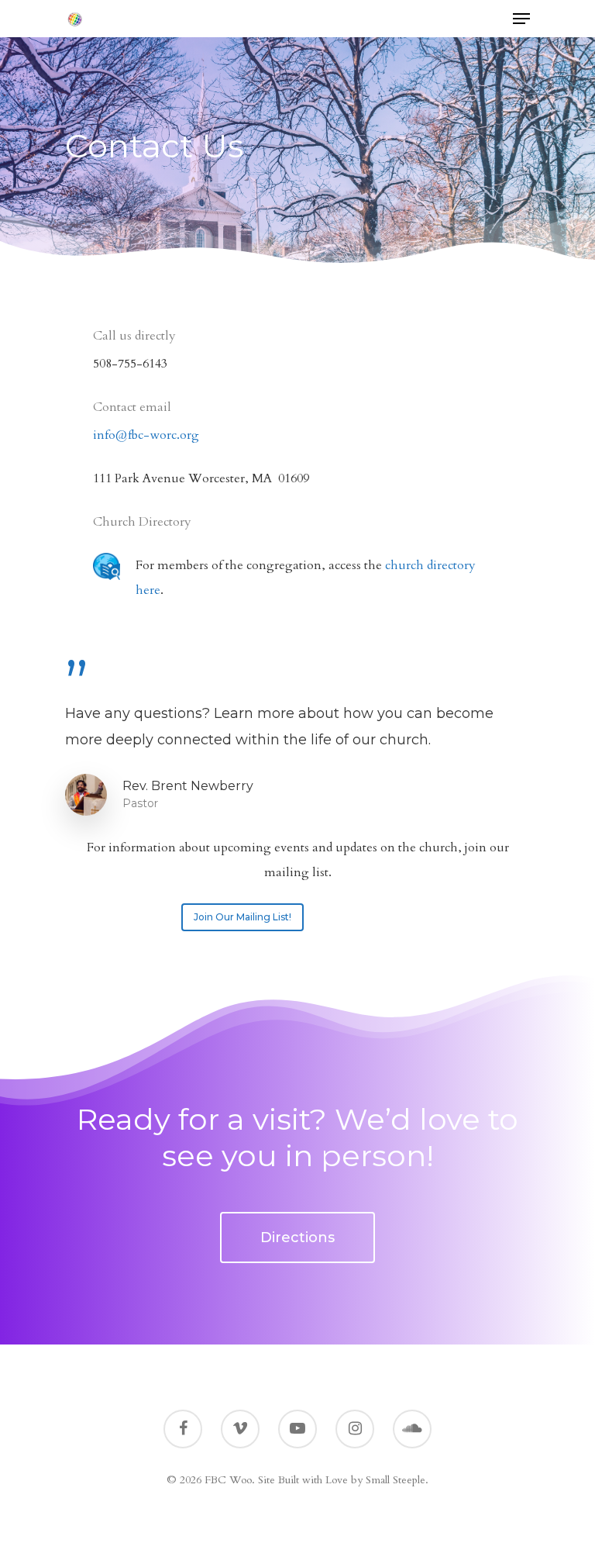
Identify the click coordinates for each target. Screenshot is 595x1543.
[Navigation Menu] (521, 18)
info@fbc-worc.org (146, 435)
